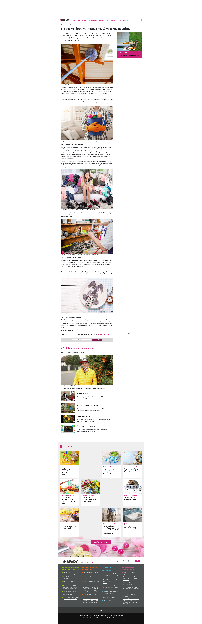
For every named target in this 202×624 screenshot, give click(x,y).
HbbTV (108, 617)
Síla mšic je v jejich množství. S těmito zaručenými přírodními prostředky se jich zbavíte (71, 593)
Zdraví (107, 20)
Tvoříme (125, 466)
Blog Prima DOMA (109, 615)
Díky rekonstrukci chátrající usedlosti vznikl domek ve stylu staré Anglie (110, 575)
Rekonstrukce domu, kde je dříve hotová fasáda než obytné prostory (91, 582)
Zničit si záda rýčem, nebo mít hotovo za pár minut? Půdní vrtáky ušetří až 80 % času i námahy (91, 600)
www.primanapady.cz (128, 569)
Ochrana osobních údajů (87, 622)
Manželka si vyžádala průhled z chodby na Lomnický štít (110, 592)
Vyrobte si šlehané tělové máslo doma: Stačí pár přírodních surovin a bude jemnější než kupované (131, 601)
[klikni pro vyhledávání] (141, 20)
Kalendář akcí (64, 466)
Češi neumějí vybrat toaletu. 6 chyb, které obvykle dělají (90, 573)
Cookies (111, 622)
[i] (87, 64)
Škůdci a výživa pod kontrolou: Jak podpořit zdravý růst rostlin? (71, 598)
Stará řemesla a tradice (133, 466)
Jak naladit (104, 617)
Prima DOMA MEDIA (94, 615)
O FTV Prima (90, 617)
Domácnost (76, 20)
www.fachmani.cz (106, 570)
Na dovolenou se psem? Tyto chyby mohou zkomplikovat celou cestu (131, 588)
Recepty (113, 20)
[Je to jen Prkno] (129, 42)
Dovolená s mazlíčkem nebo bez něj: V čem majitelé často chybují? (131, 573)
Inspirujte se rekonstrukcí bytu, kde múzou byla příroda (110, 596)
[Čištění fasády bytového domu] (68, 429)
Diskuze (85, 339)
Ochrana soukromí (105, 622)
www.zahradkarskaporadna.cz (70, 569)
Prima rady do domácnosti (135, 523)
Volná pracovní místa (115, 617)
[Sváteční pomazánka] (68, 396)
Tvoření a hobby (92, 20)
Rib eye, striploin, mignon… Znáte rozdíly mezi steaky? (131, 583)
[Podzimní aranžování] (68, 419)
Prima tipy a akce (123, 20)
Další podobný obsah (101, 542)
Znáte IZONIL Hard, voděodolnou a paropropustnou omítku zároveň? (111, 581)
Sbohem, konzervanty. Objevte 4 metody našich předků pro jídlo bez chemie (131, 578)
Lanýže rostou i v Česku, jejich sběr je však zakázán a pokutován (71, 573)
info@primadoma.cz (90, 562)
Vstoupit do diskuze (96, 339)
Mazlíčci (101, 20)
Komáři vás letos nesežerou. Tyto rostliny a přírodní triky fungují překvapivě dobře (131, 594)
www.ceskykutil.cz (87, 569)
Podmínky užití (96, 622)
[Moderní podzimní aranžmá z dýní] (68, 408)
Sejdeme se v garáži (108, 600)
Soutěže (121, 615)
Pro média (116, 615)
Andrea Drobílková (103, 334)
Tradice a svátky (112, 466)
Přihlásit (137, 561)
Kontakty (102, 615)
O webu (114, 562)
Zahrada (84, 20)
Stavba (135, 495)
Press (95, 617)
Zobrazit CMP (117, 622)
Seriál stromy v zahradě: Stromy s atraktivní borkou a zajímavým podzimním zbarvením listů (71, 587)
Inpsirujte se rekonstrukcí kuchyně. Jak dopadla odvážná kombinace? (110, 587)
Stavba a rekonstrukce (129, 495)
